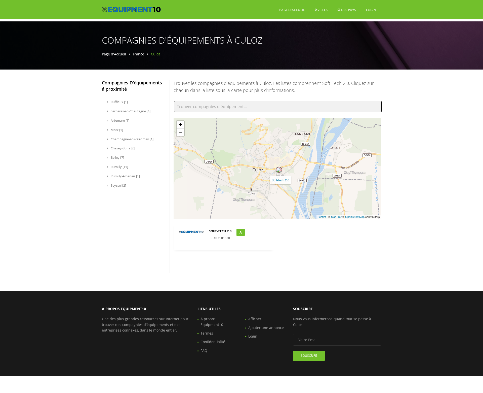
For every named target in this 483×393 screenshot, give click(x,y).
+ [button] (180, 124)
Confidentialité (212, 341)
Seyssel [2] (118, 185)
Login (371, 9)
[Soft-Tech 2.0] (279, 170)
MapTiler (336, 217)
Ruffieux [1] (119, 102)
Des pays (348, 9)
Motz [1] (116, 129)
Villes (322, 10)
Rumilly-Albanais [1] (125, 176)
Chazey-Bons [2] (122, 148)
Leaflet (322, 217)
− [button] (180, 132)
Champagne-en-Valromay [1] (131, 139)
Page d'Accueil (292, 10)
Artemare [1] (119, 120)
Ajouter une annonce (266, 327)
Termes (206, 333)
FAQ (203, 350)
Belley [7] (117, 157)
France (138, 54)
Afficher (254, 318)
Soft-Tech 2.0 (280, 180)
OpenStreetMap (355, 217)
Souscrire (309, 355)
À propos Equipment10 (211, 321)
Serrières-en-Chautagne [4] (130, 111)
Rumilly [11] (119, 167)
